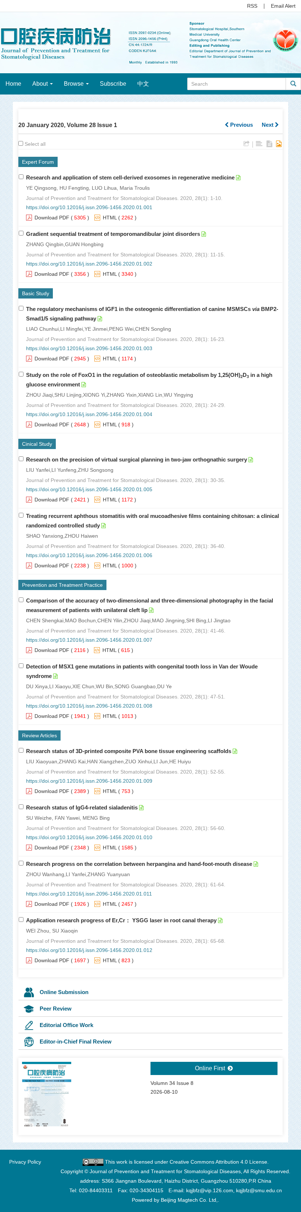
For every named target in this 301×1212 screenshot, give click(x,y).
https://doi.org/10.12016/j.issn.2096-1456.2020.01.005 (89, 489)
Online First (210, 1068)
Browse (74, 84)
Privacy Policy (25, 1162)
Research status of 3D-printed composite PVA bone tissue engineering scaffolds (128, 751)
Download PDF (52, 217)
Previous (241, 125)
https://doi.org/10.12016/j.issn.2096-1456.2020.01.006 (89, 555)
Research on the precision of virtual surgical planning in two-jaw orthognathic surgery (136, 459)
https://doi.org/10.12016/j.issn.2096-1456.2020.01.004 (89, 414)
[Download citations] (246, 144)
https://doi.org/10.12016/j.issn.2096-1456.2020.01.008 (89, 706)
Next (268, 125)
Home (13, 84)
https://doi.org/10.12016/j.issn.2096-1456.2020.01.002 (89, 264)
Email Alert (283, 6)
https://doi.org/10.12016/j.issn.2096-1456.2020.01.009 (89, 781)
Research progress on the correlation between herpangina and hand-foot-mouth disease (139, 864)
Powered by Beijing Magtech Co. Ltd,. (175, 1200)
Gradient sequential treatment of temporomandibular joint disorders (113, 234)
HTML (110, 217)
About (40, 84)
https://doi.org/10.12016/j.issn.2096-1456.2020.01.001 (89, 207)
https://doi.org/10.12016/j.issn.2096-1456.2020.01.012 (89, 950)
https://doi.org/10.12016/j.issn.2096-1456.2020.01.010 (89, 837)
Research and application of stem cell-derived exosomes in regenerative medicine (130, 177)
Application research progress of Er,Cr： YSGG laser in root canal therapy (121, 920)
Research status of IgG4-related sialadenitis (82, 807)
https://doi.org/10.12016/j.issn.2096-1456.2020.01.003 (89, 348)
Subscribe (113, 84)
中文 (143, 84)
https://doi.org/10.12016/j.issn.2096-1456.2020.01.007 (89, 640)
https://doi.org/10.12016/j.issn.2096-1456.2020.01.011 (89, 894)
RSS (252, 6)
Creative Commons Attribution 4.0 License (218, 1162)
